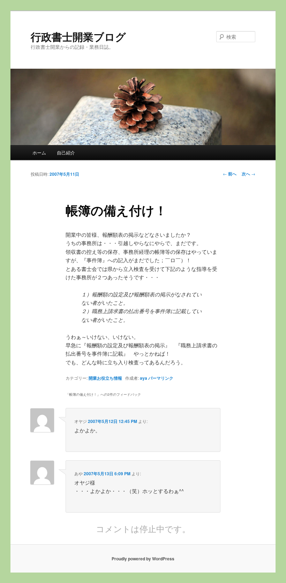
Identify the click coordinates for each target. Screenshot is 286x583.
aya (143, 378)
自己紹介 (66, 152)
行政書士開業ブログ (78, 36)
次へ (248, 174)
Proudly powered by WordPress (143, 558)
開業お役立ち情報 (105, 378)
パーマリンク (160, 378)
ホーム (39, 152)
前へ (229, 174)
